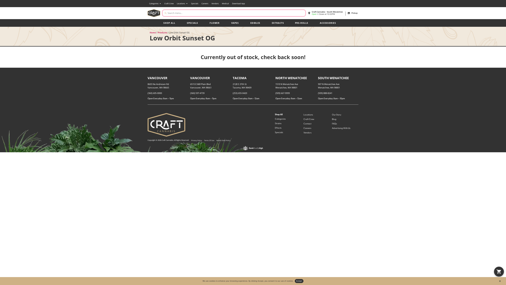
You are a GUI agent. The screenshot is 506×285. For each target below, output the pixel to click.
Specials (194, 3)
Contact (307, 124)
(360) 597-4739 (197, 93)
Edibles (255, 23)
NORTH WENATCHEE (291, 78)
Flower (215, 23)
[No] (500, 282)
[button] (333, 13)
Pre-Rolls (301, 23)
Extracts (278, 23)
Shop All (169, 23)
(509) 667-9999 (282, 93)
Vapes (235, 23)
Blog (334, 119)
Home (153, 32)
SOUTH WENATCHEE (333, 78)
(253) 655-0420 (240, 93)
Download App (238, 3)
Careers (204, 3)
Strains (278, 124)
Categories (154, 3)
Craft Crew (169, 3)
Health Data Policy (223, 140)
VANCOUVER (157, 78)
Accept (299, 281)
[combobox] (236, 13)
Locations (181, 3)
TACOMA (240, 78)
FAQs (334, 124)
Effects (278, 128)
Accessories (328, 23)
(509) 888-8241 (325, 93)
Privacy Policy (196, 140)
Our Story (336, 115)
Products (162, 32)
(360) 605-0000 (155, 93)
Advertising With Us (341, 128)
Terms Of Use (209, 140)
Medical (225, 3)
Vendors (215, 3)
